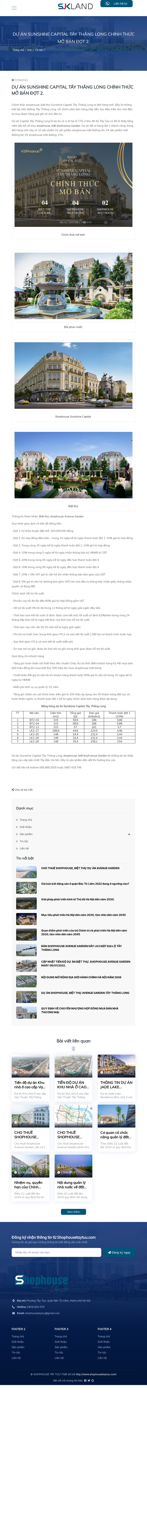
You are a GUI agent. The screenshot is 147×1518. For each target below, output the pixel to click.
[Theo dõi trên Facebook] (85, 1380)
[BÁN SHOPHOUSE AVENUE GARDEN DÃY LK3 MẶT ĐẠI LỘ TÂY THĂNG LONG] (26, 950)
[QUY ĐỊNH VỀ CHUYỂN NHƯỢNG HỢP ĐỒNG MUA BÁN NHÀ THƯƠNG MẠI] (26, 1013)
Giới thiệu (26, 827)
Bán (29, 50)
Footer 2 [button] (18, 1329)
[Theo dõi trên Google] (92, 1380)
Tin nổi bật (25, 858)
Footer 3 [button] (61, 1329)
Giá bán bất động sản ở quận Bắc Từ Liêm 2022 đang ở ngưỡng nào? (85, 883)
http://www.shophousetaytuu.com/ (96, 1374)
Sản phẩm (26, 834)
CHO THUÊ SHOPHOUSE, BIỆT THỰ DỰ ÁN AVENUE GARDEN (80, 868)
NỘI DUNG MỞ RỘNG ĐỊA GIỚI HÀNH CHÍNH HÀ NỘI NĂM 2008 (81, 977)
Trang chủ (26, 819)
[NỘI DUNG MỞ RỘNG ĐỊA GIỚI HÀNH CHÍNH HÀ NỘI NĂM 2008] (26, 981)
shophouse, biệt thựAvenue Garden (58, 125)
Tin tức (39, 50)
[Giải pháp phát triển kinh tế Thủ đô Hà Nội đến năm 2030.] (26, 903)
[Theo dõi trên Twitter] (88, 1380)
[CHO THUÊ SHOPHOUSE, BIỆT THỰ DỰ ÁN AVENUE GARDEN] (26, 872)
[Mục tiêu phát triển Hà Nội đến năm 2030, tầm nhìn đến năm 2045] (26, 919)
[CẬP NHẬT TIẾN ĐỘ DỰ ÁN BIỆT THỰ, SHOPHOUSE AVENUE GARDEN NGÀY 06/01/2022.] (26, 966)
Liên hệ (24, 848)
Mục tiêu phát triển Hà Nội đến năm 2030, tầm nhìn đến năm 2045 (83, 915)
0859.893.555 (31, 1306)
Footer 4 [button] (104, 1329)
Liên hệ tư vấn (120, 4)
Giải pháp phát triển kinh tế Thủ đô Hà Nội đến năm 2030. (77, 899)
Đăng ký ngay (121, 1252)
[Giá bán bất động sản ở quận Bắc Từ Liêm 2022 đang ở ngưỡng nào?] (26, 888)
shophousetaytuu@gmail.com (38, 1313)
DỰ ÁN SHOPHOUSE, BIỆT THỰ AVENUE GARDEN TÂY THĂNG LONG (85, 993)
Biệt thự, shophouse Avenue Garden (61, 516)
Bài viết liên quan (74, 1040)
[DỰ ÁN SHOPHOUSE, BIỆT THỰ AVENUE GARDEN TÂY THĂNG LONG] (26, 997)
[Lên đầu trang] (135, 1499)
